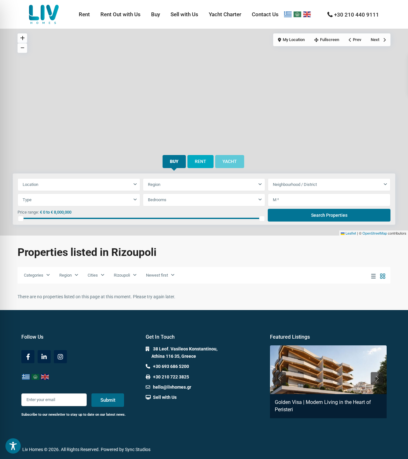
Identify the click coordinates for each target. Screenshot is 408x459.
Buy (155, 14)
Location (30, 184)
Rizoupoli (122, 275)
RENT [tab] (200, 161)
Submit (107, 400)
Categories (33, 275)
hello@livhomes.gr (172, 387)
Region (154, 184)
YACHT (229, 161)
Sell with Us (184, 14)
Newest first (157, 275)
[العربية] (297, 14)
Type (27, 199)
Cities (93, 275)
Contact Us (265, 14)
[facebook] (27, 356)
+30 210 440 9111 (356, 14)
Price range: (28, 212)
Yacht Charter (225, 14)
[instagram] (60, 356)
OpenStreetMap (374, 233)
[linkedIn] (44, 356)
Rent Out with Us (120, 14)
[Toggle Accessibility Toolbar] (13, 446)
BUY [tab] (174, 161)
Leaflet (350, 233)
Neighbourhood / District (295, 184)
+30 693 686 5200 (171, 366)
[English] (307, 14)
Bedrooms (157, 199)
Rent (84, 14)
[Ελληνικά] (288, 14)
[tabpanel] (204, 200)
